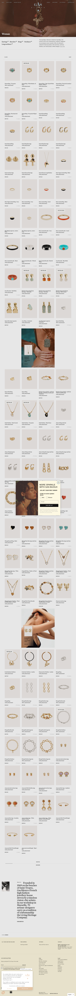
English (69, 994)
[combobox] (71, 994)
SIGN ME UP (49, 505)
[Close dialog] (58, 482)
